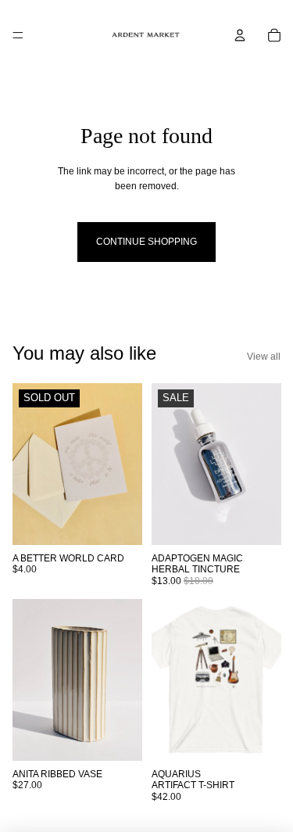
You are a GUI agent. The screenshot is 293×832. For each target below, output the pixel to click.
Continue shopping (146, 241)
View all (263, 356)
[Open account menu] (240, 35)
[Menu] (18, 35)
